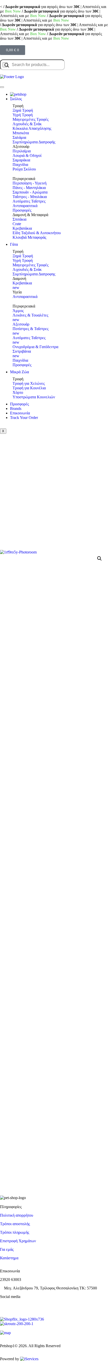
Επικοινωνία (20, 413)
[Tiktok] (33, 1305)
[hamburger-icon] (2, 87)
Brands (15, 408)
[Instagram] (20, 1305)
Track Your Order (24, 417)
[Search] (5, 64)
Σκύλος (16, 99)
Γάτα (14, 244)
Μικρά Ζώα (19, 372)
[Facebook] (6, 1305)
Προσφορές (19, 404)
